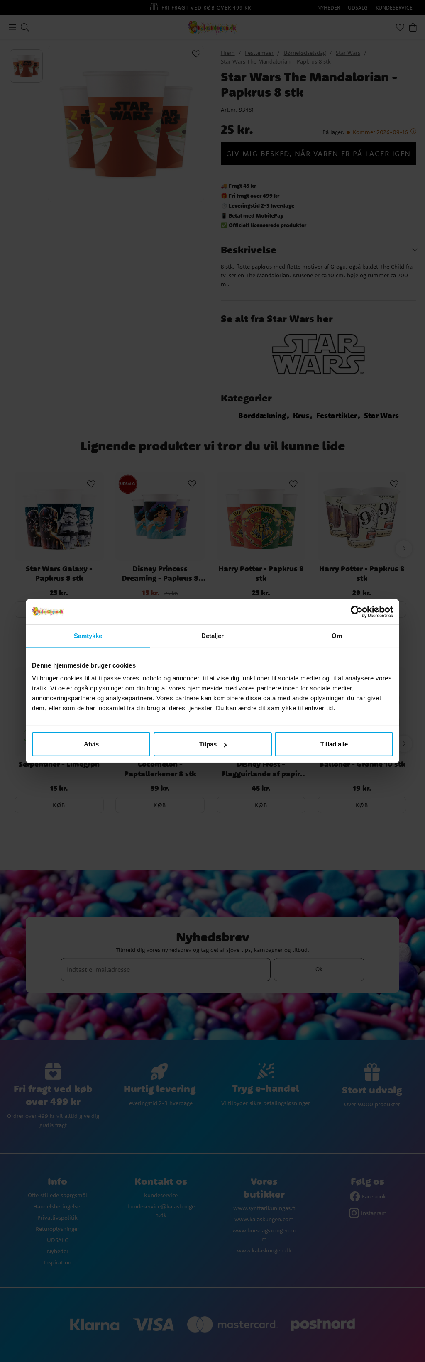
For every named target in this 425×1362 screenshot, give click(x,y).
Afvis (91, 744)
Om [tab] (337, 635)
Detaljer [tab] (212, 635)
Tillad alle (334, 744)
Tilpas (208, 744)
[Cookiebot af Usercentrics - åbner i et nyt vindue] (356, 611)
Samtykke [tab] (88, 635)
